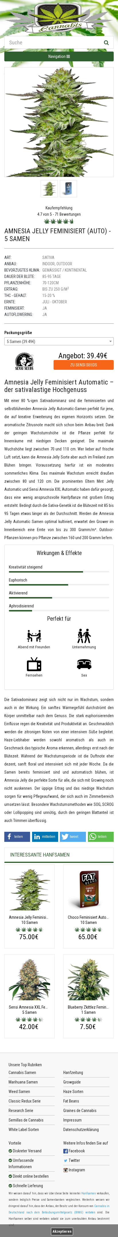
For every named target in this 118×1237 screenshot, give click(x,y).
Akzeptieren (62, 1232)
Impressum (72, 1120)
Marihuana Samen (23, 1082)
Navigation (57, 56)
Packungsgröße (18, 332)
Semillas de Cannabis (26, 1120)
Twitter (74, 1160)
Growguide (72, 1082)
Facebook (76, 1151)
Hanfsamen (88, 1193)
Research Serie (21, 1110)
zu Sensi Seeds (83, 365)
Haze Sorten (73, 1091)
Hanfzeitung (73, 1072)
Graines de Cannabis (80, 1110)
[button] (17, 837)
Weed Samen (19, 1091)
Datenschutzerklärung (81, 1129)
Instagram (76, 1170)
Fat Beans (71, 1101)
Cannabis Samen (22, 1072)
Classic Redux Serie (25, 1101)
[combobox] (59, 341)
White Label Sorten (24, 1129)
